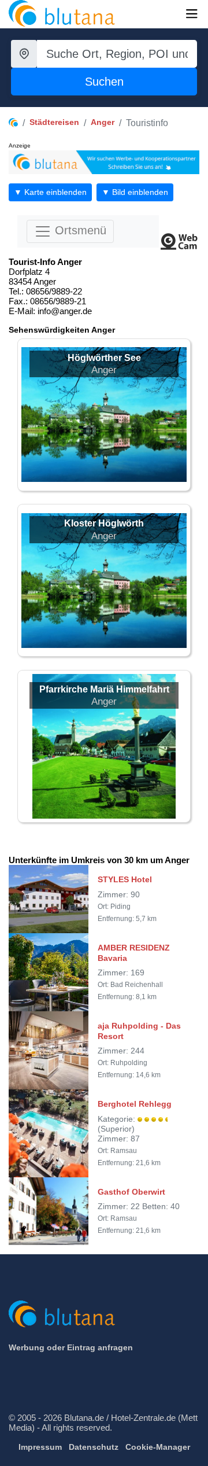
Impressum (40, 1447)
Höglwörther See (104, 358)
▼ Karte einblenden (50, 192)
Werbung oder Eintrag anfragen (71, 1347)
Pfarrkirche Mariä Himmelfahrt (104, 689)
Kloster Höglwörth (104, 523)
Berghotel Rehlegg (135, 1103)
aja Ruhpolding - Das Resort (139, 1031)
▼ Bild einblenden (135, 192)
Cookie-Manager (157, 1447)
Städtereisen (54, 122)
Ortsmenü (78, 230)
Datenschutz (93, 1447)
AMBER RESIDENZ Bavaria (134, 953)
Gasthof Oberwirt (131, 1191)
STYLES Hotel (125, 879)
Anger (102, 122)
